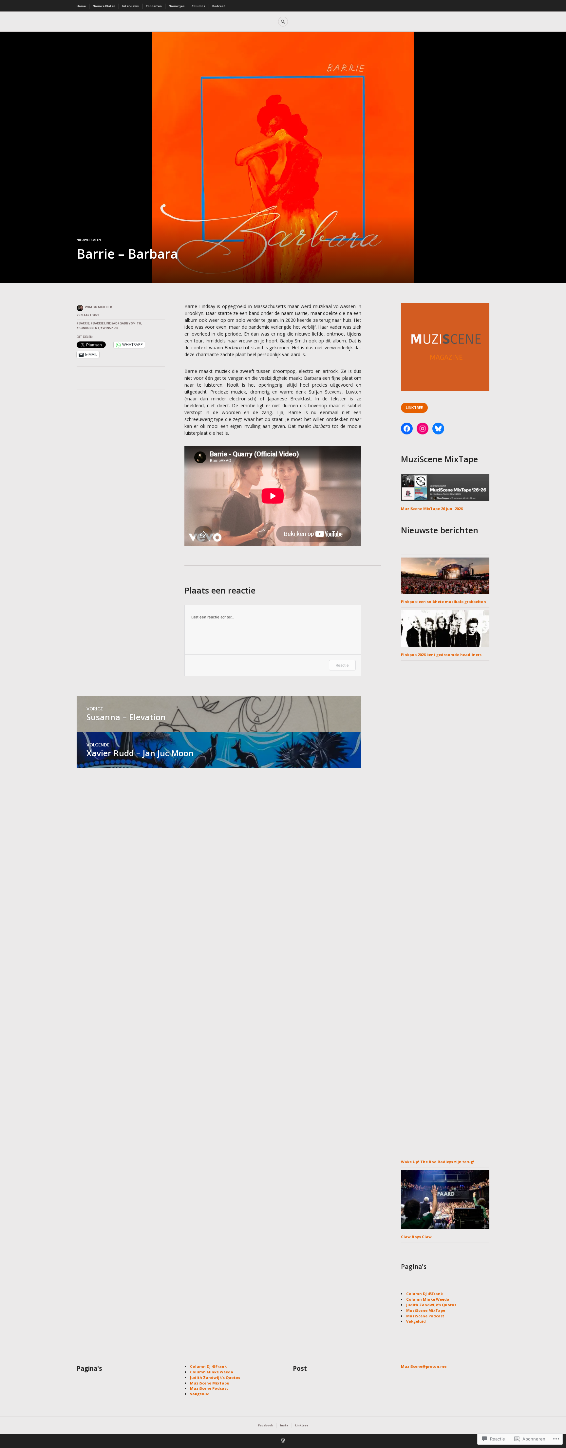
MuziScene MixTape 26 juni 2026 (431, 508)
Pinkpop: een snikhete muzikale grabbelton (443, 601)
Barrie (84, 323)
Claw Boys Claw (416, 1236)
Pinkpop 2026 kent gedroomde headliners (441, 654)
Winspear (110, 328)
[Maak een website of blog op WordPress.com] (283, 1441)
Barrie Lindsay (104, 323)
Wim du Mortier (98, 307)
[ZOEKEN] (283, 22)
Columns (198, 6)
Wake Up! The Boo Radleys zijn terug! (437, 1161)
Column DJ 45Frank (424, 1293)
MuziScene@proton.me (423, 1366)
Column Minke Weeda (427, 1299)
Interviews (130, 6)
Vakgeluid (416, 1321)
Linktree (414, 407)
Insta (284, 1425)
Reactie (342, 665)
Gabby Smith (130, 323)
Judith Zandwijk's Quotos (431, 1304)
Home (81, 6)
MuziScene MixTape (425, 1310)
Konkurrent (89, 328)
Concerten (154, 6)
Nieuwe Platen (104, 6)
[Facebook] (407, 428)
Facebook (265, 1425)
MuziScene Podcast (425, 1315)
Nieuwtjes (177, 6)
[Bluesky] (438, 428)
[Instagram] (422, 428)
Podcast (218, 6)
